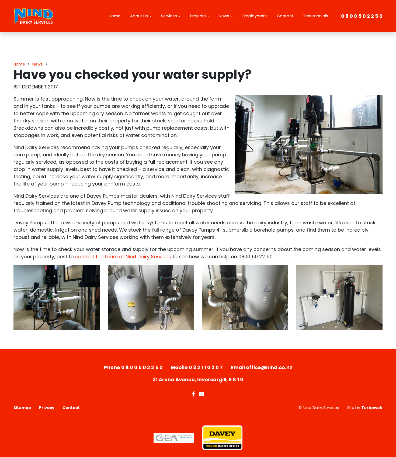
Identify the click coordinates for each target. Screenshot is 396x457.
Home (114, 16)
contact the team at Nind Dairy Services (123, 256)
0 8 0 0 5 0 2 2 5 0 (362, 16)
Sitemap (22, 407)
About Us (139, 16)
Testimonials (315, 16)
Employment (254, 16)
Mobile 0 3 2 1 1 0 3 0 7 (197, 367)
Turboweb (372, 407)
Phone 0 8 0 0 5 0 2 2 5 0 (133, 367)
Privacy (46, 407)
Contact (285, 16)
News (224, 16)
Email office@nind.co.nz (261, 367)
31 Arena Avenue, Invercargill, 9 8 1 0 (198, 379)
